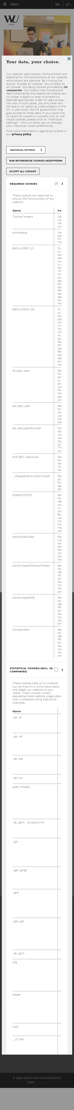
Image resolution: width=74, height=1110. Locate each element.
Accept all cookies (22, 171)
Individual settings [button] (22, 150)
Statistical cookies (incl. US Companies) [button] (31, 670)
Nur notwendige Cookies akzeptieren (36, 160)
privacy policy (21, 134)
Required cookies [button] (23, 183)
